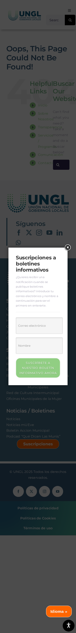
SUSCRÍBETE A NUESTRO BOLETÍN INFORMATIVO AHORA (38, 368)
